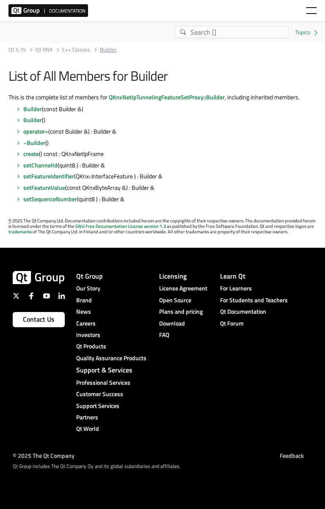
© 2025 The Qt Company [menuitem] (43, 455)
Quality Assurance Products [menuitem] (111, 357)
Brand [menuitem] (84, 300)
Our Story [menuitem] (88, 288)
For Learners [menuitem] (236, 288)
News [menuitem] (83, 311)
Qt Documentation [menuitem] (243, 311)
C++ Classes (76, 49)
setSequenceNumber (50, 198)
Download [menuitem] (172, 323)
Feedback (292, 455)
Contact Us (39, 319)
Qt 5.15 (17, 49)
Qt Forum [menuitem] (232, 323)
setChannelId (40, 165)
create (31, 153)
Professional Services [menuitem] (103, 382)
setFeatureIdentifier (48, 176)
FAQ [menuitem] (164, 334)
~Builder (34, 142)
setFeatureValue (44, 187)
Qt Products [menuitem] (91, 346)
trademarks (20, 231)
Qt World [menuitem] (87, 428)
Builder (32, 108)
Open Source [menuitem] (175, 300)
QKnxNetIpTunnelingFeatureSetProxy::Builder (167, 97)
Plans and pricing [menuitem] (181, 311)
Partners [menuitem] (87, 417)
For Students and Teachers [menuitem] (254, 300)
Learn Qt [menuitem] (232, 276)
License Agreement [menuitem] (183, 288)
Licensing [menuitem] (173, 276)
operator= (35, 131)
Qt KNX (44, 49)
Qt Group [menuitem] (89, 276)
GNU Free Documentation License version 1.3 (120, 226)
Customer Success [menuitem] (99, 393)
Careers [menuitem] (86, 323)
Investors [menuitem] (88, 334)
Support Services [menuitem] (97, 405)
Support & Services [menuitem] (104, 370)
